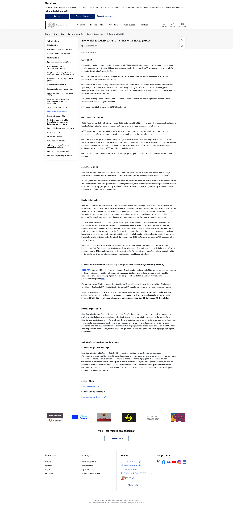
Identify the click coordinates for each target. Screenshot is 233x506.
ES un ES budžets (54, 132)
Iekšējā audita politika (56, 141)
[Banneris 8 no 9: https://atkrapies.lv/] (129, 417)
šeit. (102, 279)
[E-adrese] (126, 478)
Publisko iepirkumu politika (58, 151)
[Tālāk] (197, 417)
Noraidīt (57, 16)
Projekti (48, 469)
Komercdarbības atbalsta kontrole (61, 128)
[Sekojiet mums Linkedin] (184, 462)
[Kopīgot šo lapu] (182, 46)
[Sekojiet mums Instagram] (179, 462)
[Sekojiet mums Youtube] (174, 462)
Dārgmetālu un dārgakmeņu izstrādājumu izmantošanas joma (60, 73)
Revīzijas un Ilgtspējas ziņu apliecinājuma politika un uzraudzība (58, 101)
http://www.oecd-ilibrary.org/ (93, 397)
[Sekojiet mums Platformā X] (158, 462)
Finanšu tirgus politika (56, 116)
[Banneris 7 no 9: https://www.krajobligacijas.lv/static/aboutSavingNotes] (104, 417)
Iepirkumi (48, 466)
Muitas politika (53, 58)
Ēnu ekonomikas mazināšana (59, 62)
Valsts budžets (53, 41)
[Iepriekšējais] (35, 417)
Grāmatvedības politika (56, 85)
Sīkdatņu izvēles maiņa (90, 473)
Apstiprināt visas (82, 16)
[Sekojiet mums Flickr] (169, 462)
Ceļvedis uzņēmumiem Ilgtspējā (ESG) (60, 94)
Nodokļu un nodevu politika (58, 54)
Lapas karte (86, 469)
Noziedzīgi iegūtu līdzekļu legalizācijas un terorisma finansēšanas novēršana (57, 122)
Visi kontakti (133, 485)
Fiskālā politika (53, 45)
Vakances (48, 462)
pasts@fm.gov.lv (130, 469)
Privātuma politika (88, 462)
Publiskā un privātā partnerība (59, 155)
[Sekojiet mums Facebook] (163, 462)
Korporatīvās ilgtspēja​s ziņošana (60, 89)
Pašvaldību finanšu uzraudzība (59, 49)
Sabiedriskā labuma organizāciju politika (60, 79)
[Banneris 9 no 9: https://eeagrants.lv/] (153, 417)
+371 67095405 (130, 465)
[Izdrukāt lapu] (182, 40)
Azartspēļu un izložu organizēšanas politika (56, 67)
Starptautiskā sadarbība (57, 112)
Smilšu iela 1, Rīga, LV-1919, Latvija (138, 473)
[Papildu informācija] (139, 462)
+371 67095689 (130, 462)
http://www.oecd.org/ (90, 386)
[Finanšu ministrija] (57, 25)
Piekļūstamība (87, 466)
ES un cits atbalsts (54, 137)
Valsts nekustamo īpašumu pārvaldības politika (58, 146)
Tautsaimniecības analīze (57, 107)
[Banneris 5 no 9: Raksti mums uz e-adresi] (55, 417)
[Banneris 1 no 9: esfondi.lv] (178, 417)
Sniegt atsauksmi (116, 439)
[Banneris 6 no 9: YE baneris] (80, 417)
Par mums (49, 473)
